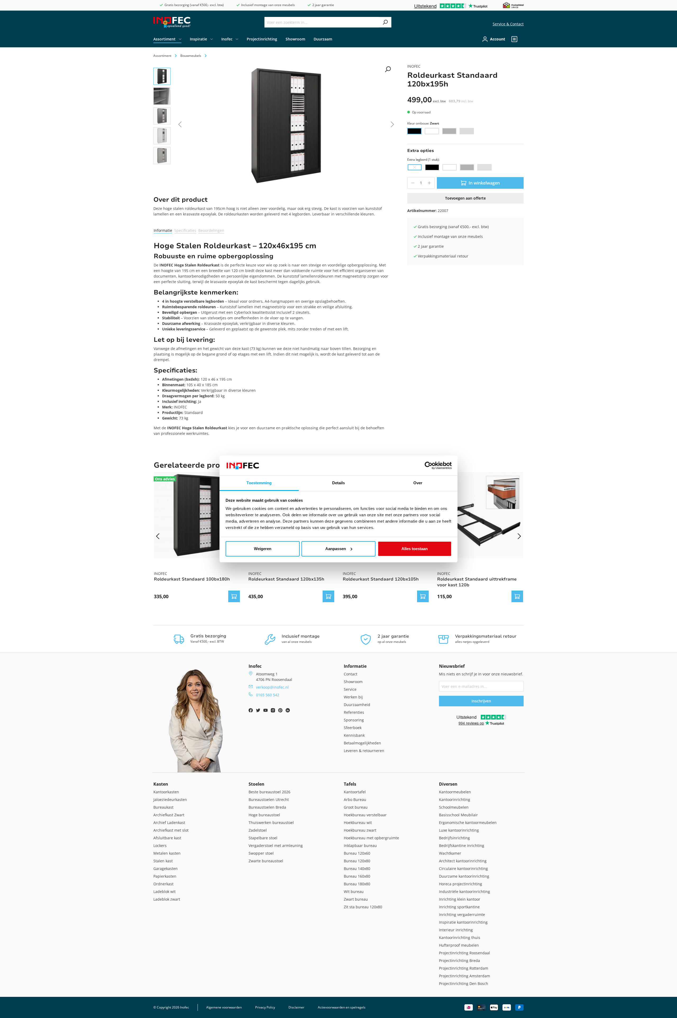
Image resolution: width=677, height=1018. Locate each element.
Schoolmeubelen (454, 807)
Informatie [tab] (163, 230)
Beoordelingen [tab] (211, 230)
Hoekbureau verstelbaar (365, 814)
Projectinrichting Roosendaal (464, 952)
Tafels (350, 784)
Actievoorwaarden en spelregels (341, 1007)
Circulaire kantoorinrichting (463, 868)
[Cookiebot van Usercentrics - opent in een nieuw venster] (428, 465)
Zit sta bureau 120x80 (363, 906)
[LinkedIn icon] (288, 710)
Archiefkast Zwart (168, 814)
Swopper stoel (261, 853)
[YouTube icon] (266, 710)
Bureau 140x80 (357, 868)
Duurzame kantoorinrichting (464, 876)
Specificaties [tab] (185, 230)
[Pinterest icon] (280, 710)
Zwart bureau (356, 899)
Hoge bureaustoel (264, 814)
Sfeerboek (353, 727)
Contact (350, 673)
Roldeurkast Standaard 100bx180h (192, 579)
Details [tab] (338, 483)
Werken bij (353, 696)
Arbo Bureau (355, 799)
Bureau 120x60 (357, 853)
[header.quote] (514, 39)
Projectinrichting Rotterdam (463, 968)
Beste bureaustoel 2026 (269, 791)
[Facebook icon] (251, 710)
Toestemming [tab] (259, 483)
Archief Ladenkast (169, 822)
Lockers (160, 845)
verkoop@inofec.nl (272, 687)
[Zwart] (414, 131)
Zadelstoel (258, 830)
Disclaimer (296, 1007)
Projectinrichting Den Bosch (463, 983)
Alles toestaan (414, 548)
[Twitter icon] (258, 710)
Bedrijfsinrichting (454, 837)
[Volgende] (392, 125)
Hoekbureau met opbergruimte (371, 837)
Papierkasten (164, 876)
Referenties (354, 712)
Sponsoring (354, 719)
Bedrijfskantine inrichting (461, 845)
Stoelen (256, 784)
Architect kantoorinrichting (463, 860)
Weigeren (262, 548)
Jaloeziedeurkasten (170, 799)
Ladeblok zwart (166, 899)
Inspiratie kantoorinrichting (463, 922)
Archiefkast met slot (171, 830)
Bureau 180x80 (357, 883)
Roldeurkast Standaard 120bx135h (286, 579)
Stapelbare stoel (263, 837)
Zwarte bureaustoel (266, 860)
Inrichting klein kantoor (459, 899)
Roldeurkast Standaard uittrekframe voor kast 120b (477, 582)
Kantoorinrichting (454, 799)
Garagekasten (165, 868)
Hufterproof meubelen (459, 945)
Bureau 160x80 (357, 876)
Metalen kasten (167, 853)
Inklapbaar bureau (360, 845)
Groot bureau (356, 807)
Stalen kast (163, 860)
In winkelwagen (484, 183)
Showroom (353, 681)
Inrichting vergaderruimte (462, 914)
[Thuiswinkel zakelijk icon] (513, 5)
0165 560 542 (267, 694)
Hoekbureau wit (358, 822)
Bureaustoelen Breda (267, 807)
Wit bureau (354, 891)
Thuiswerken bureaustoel (271, 822)
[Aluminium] (449, 131)
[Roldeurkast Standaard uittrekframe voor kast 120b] (480, 515)
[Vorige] (180, 125)
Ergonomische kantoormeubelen (468, 822)
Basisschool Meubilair (458, 814)
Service (350, 689)
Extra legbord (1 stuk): (423, 159)
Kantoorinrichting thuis (459, 937)
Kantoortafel (355, 791)
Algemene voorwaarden (224, 1007)
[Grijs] (467, 131)
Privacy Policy (265, 1007)
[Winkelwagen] (522, 39)
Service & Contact (508, 23)
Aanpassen (335, 548)
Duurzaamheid (357, 704)
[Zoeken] (385, 22)
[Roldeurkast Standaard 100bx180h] (197, 515)
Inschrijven (481, 700)
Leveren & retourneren (364, 750)
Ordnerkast (163, 883)
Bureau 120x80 (357, 860)
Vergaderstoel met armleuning (276, 845)
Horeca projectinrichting (460, 883)
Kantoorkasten (166, 791)
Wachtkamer (450, 853)
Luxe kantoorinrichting (459, 830)
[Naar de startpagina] (171, 22)
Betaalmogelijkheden (362, 742)
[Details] (234, 596)
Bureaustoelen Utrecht (269, 799)
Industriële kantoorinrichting (464, 891)
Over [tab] (417, 483)
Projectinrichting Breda (459, 960)
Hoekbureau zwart (360, 830)
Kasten (160, 784)
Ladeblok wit (164, 891)
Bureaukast (163, 807)
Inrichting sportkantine (459, 906)
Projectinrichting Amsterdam (464, 975)
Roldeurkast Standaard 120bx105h (381, 579)
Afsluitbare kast (167, 837)
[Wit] (432, 131)
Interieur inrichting (456, 929)
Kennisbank (354, 735)
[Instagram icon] (273, 710)
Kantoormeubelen (455, 791)
